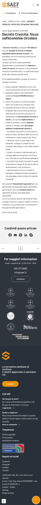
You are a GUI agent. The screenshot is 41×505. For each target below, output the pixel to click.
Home (4, 21)
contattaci (20, 279)
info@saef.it (20, 272)
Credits (12, 487)
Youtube (5, 470)
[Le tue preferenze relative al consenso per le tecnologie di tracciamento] (4, 501)
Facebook (6, 461)
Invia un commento (9, 424)
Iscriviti (10, 384)
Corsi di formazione (29, 13)
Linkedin (5, 467)
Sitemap (5, 490)
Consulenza (11, 13)
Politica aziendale (8, 434)
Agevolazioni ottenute (10, 440)
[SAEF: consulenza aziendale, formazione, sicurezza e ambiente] (10, 5)
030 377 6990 (20, 268)
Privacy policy (7, 437)
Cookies (5, 487)
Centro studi (13, 21)
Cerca (33, 5)
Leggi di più (6, 408)
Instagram (6, 464)
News (23, 21)
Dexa (12, 493)
